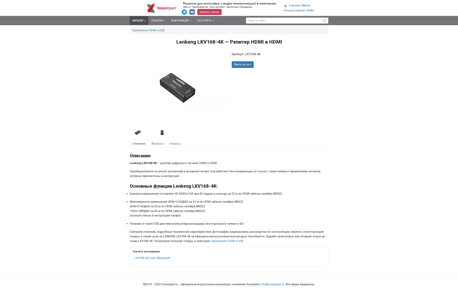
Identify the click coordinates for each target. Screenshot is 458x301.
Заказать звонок (209, 12)
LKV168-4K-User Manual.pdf (152, 258)
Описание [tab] (139, 143)
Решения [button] (158, 20)
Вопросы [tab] (158, 143)
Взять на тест (242, 64)
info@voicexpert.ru (272, 284)
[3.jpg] (165, 132)
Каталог (138, 20)
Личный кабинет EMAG (299, 10)
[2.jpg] (141, 132)
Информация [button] (180, 20)
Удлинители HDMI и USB (148, 30)
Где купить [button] (204, 20)
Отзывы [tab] (175, 143)
